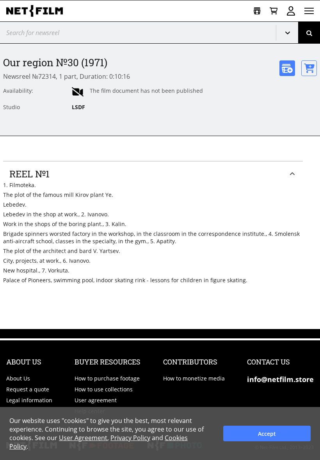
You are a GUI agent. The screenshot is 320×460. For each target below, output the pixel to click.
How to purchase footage (107, 378)
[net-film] (37, 11)
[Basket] (273, 11)
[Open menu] (309, 11)
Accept (267, 433)
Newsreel (290, 32)
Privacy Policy (130, 437)
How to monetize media (194, 378)
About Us (18, 378)
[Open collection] (257, 11)
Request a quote (27, 389)
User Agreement (83, 437)
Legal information (29, 400)
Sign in (291, 11)
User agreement (96, 400)
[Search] (309, 32)
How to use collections (104, 389)
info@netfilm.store (280, 379)
